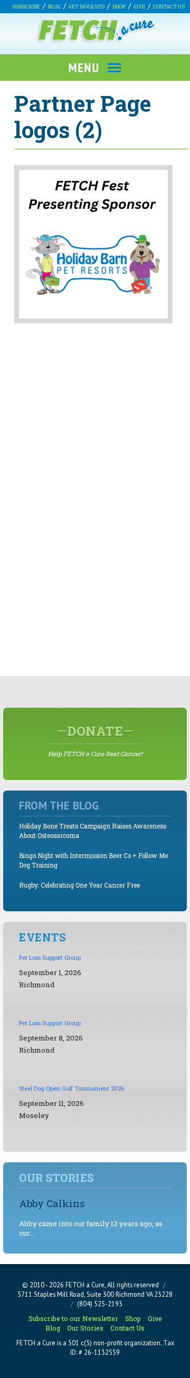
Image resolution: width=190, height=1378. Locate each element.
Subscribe (26, 6)
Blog (54, 6)
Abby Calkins (52, 1203)
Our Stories (85, 1328)
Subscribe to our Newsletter (73, 1318)
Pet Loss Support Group (50, 957)
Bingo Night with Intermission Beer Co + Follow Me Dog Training (93, 860)
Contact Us (169, 6)
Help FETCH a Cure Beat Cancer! (95, 740)
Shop (119, 6)
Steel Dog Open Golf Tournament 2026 (71, 1088)
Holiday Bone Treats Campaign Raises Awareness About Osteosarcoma (92, 831)
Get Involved (86, 6)
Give (139, 6)
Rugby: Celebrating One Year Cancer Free (79, 885)
